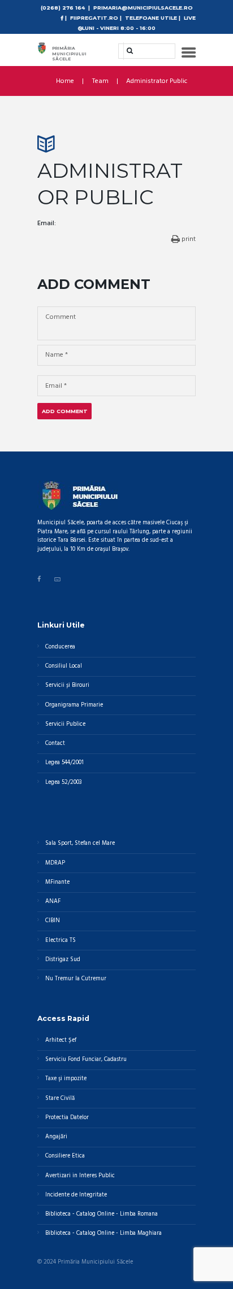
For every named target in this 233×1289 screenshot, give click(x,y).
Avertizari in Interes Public (80, 1176)
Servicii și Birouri (67, 685)
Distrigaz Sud (62, 959)
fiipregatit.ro (94, 18)
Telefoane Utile (151, 18)
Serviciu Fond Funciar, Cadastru (86, 1059)
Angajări (56, 1137)
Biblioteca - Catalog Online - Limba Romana (101, 1214)
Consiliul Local (63, 666)
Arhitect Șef (60, 1040)
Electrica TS (60, 940)
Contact (55, 743)
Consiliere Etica (65, 1156)
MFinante (57, 882)
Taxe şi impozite (66, 1079)
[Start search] (126, 50)
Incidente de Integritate (76, 1195)
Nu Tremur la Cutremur (75, 979)
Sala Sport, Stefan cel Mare (80, 843)
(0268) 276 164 (63, 8)
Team (100, 81)
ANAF (53, 901)
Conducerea (60, 647)
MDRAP (55, 863)
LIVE (190, 18)
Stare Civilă (60, 1098)
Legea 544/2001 (64, 763)
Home (65, 81)
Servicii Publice (65, 724)
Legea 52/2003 (63, 782)
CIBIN (52, 921)
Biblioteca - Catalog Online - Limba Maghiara (103, 1233)
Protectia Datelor (67, 1118)
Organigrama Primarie (74, 705)
